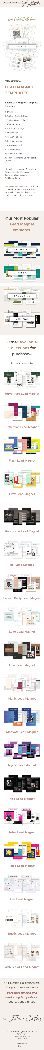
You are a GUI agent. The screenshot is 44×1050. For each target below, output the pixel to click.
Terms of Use (22, 1044)
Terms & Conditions (22, 1036)
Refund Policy (22, 1039)
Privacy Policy (22, 1034)
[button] (41, 4)
